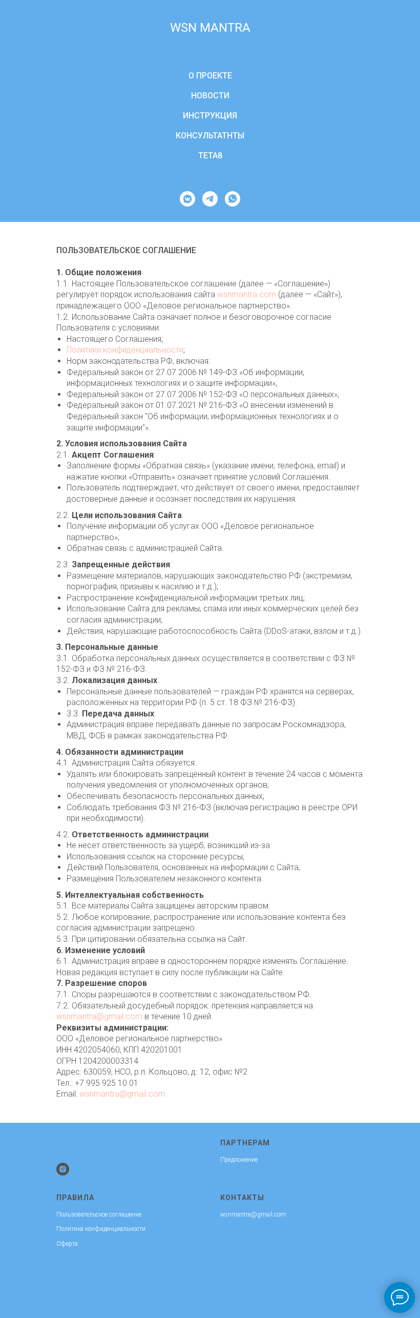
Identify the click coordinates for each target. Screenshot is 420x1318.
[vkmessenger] (187, 199)
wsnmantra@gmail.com (99, 1016)
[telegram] (210, 199)
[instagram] (62, 1169)
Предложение (239, 1159)
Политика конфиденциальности (100, 1228)
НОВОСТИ (210, 95)
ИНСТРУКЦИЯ (210, 115)
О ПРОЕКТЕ (210, 75)
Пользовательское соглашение (98, 1214)
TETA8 (210, 155)
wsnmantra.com (246, 294)
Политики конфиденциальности (125, 350)
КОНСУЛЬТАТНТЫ (210, 135)
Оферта (67, 1243)
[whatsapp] (232, 199)
